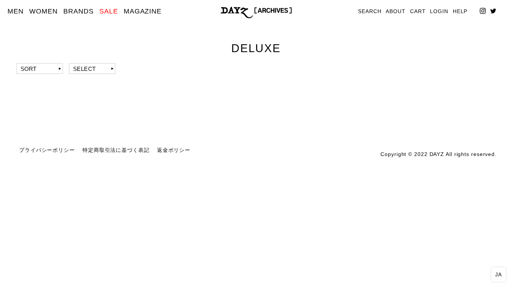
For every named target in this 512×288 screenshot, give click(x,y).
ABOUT (396, 11)
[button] (498, 274)
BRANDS (78, 11)
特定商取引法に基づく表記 (116, 150)
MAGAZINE (143, 11)
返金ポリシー (173, 150)
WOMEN (43, 11)
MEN (15, 11)
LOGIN (439, 11)
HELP (460, 11)
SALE (108, 11)
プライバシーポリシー (47, 150)
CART (418, 11)
